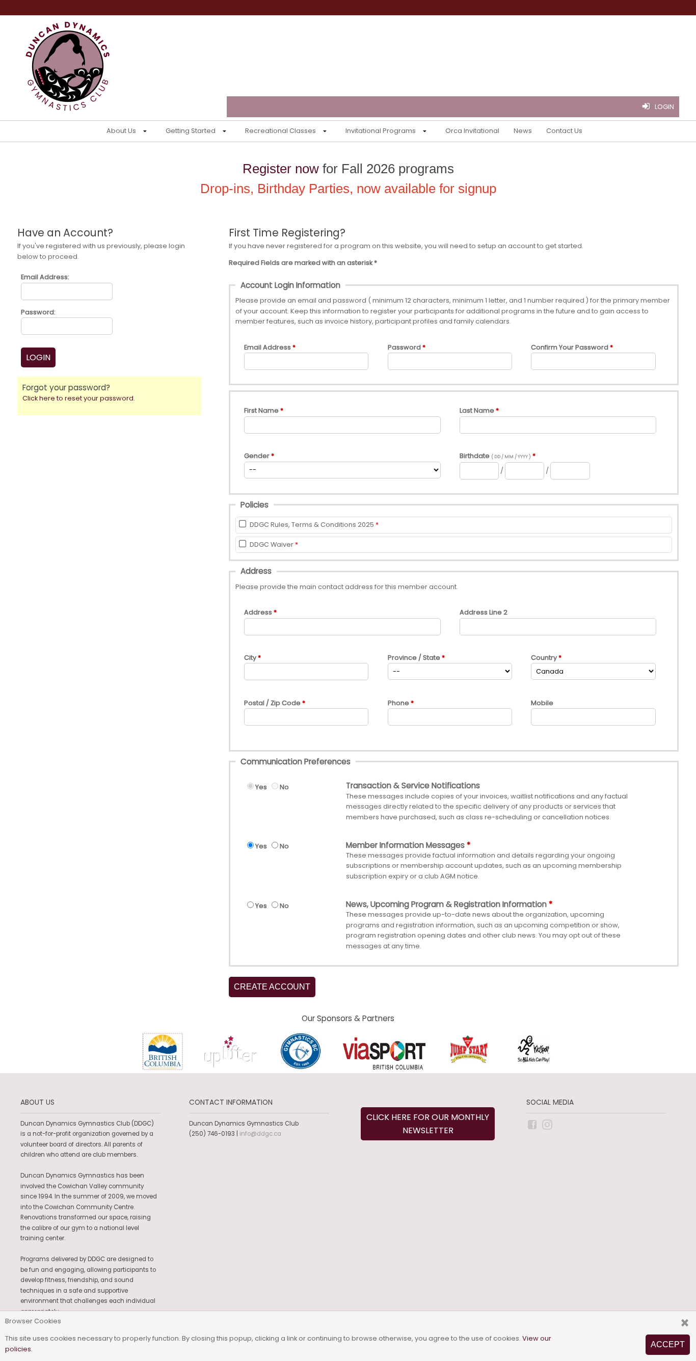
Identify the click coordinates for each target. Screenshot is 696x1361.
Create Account (272, 986)
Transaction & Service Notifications (413, 786)
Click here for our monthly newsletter (427, 1123)
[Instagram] (548, 1124)
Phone (398, 703)
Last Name (477, 410)
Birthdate (495, 455)
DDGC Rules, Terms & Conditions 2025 (312, 524)
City (250, 657)
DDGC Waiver (271, 544)
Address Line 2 (483, 612)
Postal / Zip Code (272, 703)
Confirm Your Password (569, 347)
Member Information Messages (405, 845)
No (284, 787)
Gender (257, 455)
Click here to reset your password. (78, 398)
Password (404, 347)
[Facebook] (533, 1124)
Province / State (414, 657)
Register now (281, 169)
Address (258, 612)
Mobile (542, 703)
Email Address (267, 347)
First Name (261, 410)
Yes (261, 787)
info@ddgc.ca (260, 1134)
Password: (38, 312)
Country (544, 657)
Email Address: (45, 277)
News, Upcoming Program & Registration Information (446, 904)
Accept (668, 1344)
